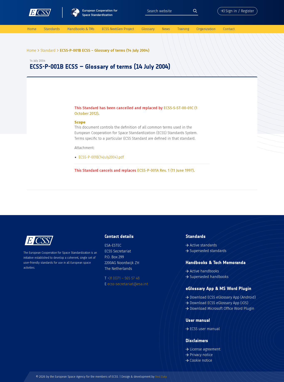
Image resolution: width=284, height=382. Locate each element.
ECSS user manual (205, 329)
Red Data (161, 376)
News (166, 29)
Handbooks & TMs (80, 29)
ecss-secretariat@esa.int (127, 284)
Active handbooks (204, 271)
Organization (206, 29)
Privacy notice (201, 355)
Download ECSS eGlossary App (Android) (223, 297)
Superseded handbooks (209, 276)
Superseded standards (208, 251)
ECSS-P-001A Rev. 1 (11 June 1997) (166, 170)
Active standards (203, 245)
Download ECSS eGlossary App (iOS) (219, 303)
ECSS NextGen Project (118, 29)
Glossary (148, 29)
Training (183, 29)
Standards (52, 29)
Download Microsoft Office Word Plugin (222, 308)
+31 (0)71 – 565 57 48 (123, 278)
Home (31, 29)
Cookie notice (201, 360)
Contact (229, 29)
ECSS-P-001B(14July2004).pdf (101, 157)
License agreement (205, 349)
